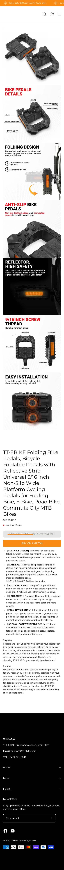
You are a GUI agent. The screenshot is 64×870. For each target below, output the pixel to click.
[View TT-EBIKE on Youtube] (12, 831)
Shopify (32, 841)
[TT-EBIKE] (11, 14)
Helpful (7, 789)
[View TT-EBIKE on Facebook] (5, 831)
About (7, 767)
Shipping (7, 640)
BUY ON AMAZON (32, 543)
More (6, 778)
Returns (7, 666)
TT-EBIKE (14, 841)
